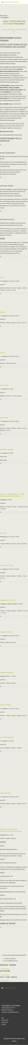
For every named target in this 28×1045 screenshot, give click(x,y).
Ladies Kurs (4, 418)
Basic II (2, 312)
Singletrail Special (7, 565)
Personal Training (6, 449)
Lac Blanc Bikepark (7, 737)
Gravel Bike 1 (4, 385)
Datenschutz (4, 1020)
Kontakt (3, 1024)
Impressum (4, 1022)
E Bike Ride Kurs (5, 793)
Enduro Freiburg (5, 705)
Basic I (2, 277)
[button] (4, 969)
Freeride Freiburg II (6, 673)
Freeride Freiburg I (6, 632)
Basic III (2, 353)
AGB (2, 1018)
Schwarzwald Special (8, 600)
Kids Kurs (3, 533)
